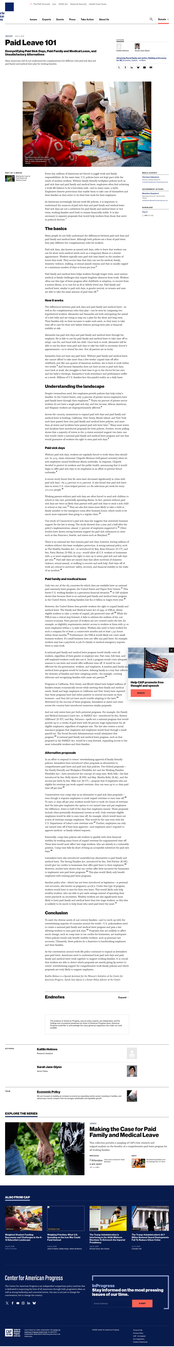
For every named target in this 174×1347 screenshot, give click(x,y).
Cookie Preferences (140, 1342)
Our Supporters (138, 1339)
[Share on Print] (150, 67)
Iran (54, 4)
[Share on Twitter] (119, 67)
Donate (162, 19)
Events (60, 19)
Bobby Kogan (64, 1249)
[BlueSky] (34, 1303)
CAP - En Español (139, 1336)
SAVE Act (63, 4)
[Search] (151, 21)
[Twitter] (7, 1303)
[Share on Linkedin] (131, 67)
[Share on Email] (144, 67)
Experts (46, 19)
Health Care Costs (97, 4)
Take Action (87, 19)
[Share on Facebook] (125, 67)
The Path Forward (41, 4)
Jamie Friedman (53, 1249)
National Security (78, 4)
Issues (33, 19)
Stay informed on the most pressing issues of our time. (127, 1290)
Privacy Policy (138, 1333)
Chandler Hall (137, 1249)
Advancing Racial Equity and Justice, (132, 58)
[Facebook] (12, 1303)
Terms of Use (137, 1330)
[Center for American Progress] (10, 12)
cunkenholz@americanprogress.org (155, 182)
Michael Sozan (95, 1249)
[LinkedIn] (28, 1303)
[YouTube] (18, 1303)
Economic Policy (48, 1092)
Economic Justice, (130, 60)
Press (72, 19)
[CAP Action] (13, 1333)
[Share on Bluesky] (138, 67)
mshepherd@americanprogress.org (155, 200)
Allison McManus (76, 1249)
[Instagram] (23, 1303)
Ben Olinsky (105, 1249)
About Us (104, 19)
